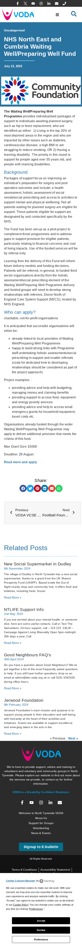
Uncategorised (14, 30)
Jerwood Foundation (24, 700)
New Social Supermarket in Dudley (37, 564)
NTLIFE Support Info (24, 609)
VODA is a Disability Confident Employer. (41, 792)
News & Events (41, 833)
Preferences (41, 939)
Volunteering (41, 828)
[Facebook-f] (17, 3)
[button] (57, 14)
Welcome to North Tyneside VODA (41, 813)
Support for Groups (41, 823)
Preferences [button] (36, 909)
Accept (41, 920)
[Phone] (64, 3)
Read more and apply (20, 462)
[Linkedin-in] (48, 3)
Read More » (12, 597)
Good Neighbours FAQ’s (27, 655)
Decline (41, 930)
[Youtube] (33, 3)
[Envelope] (56, 3)
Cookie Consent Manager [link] (20, 880)
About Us (41, 818)
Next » (73, 738)
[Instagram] (41, 3)
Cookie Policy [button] (20, 904)
